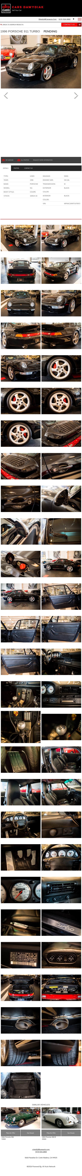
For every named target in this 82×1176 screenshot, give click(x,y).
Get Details (30, 1133)
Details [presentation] (5, 168)
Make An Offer (10, 1133)
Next (76, 95)
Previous (6, 95)
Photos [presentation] (16, 168)
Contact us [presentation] (28, 168)
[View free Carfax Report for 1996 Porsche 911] (42, 212)
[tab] (5, 168)
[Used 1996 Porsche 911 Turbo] (41, 61)
